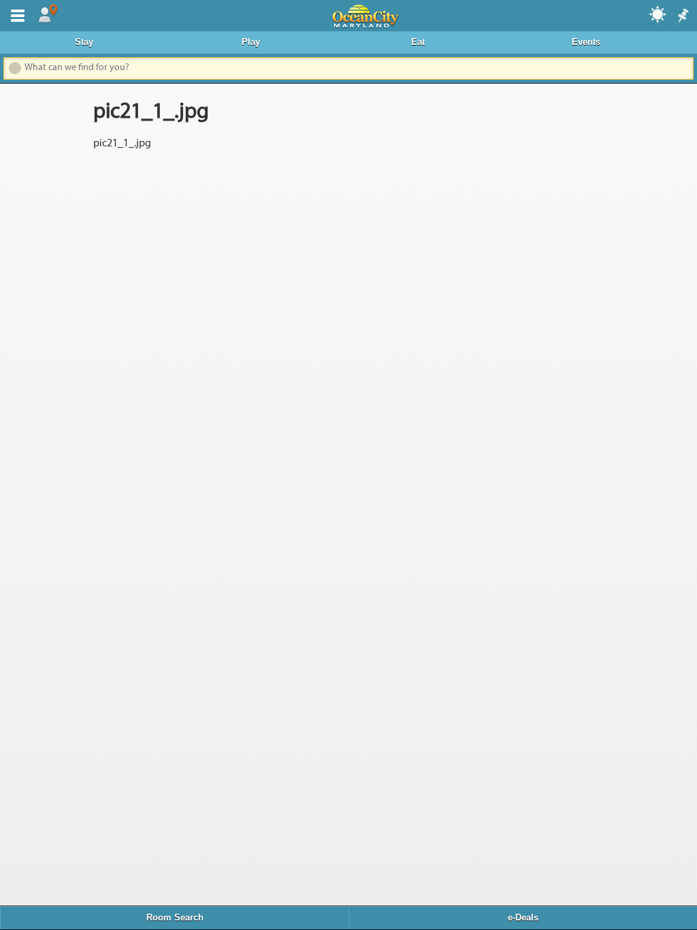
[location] (47, 14)
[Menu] (15, 14)
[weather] (658, 13)
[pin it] (682, 16)
